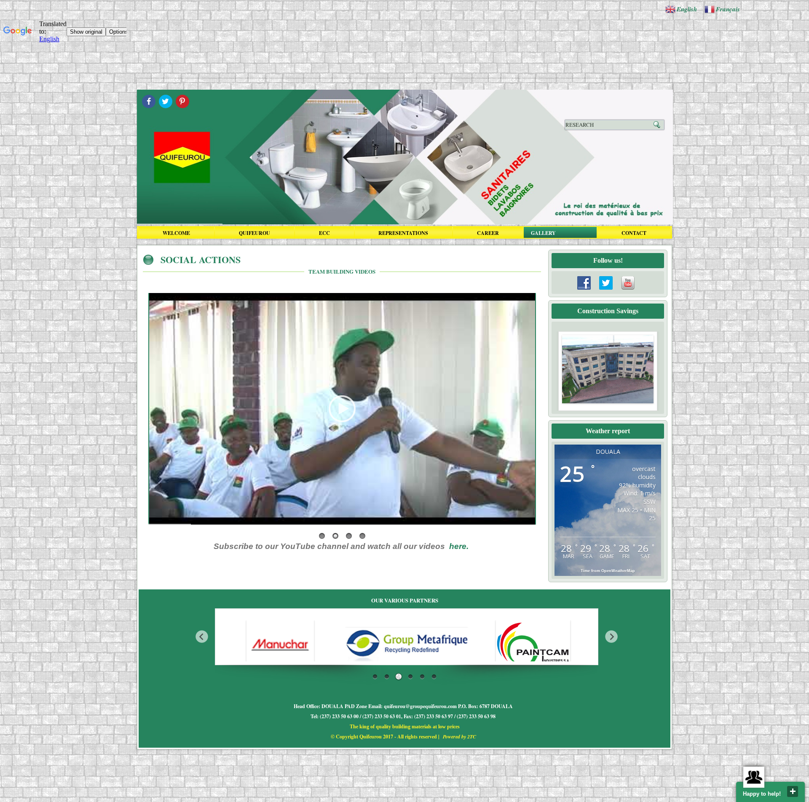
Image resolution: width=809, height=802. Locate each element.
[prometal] (280, 644)
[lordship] (533, 644)
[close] (792, 791)
